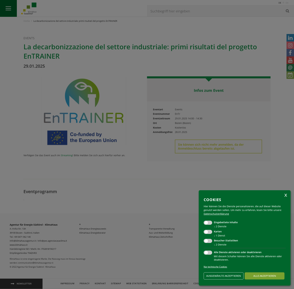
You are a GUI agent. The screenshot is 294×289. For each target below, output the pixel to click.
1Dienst (219, 235)
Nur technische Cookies (215, 267)
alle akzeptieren (264, 276)
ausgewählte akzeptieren (223, 276)
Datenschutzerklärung (216, 213)
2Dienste (220, 226)
